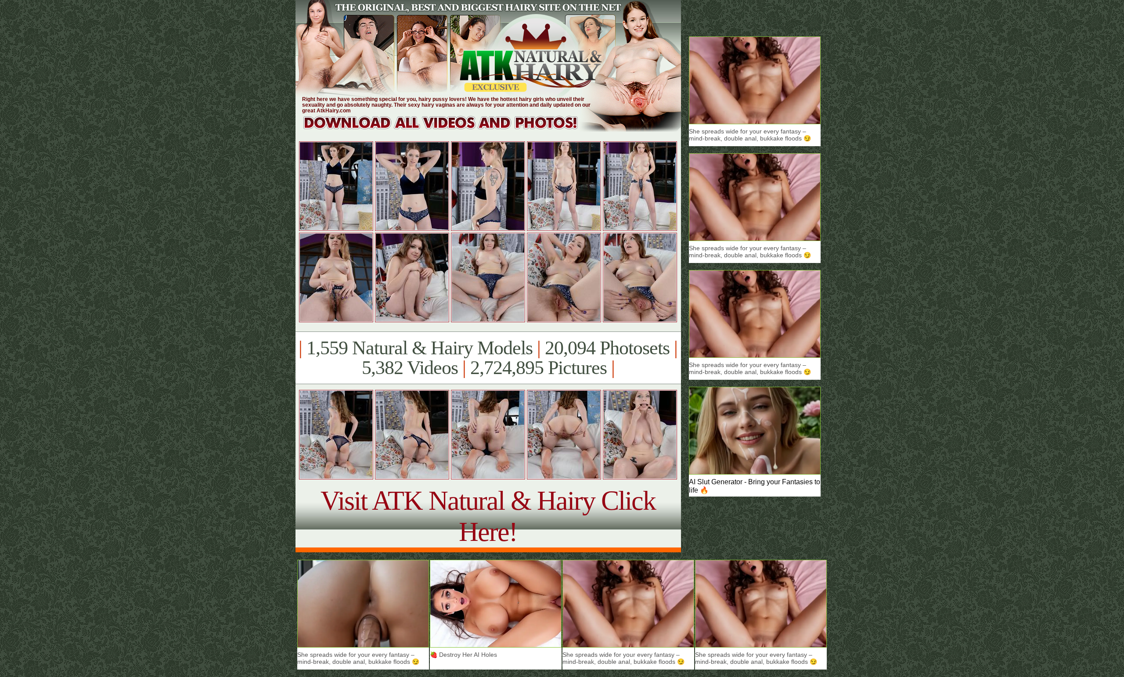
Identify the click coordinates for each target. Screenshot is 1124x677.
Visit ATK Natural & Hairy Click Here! (488, 516)
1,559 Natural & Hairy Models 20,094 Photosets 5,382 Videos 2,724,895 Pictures (488, 358)
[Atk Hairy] (448, 129)
